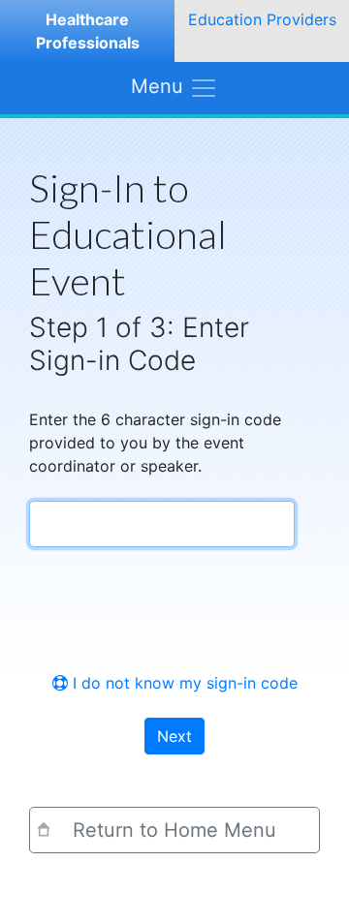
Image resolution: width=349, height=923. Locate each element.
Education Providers (262, 19)
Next (174, 736)
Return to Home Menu (174, 830)
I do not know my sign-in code (183, 682)
